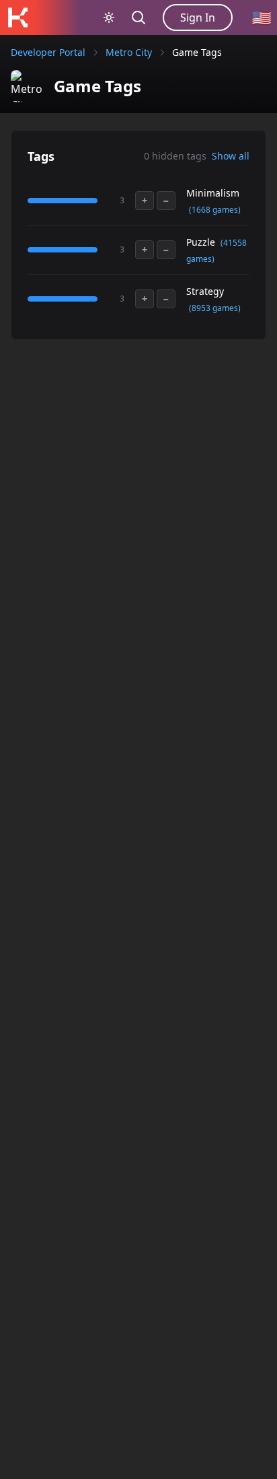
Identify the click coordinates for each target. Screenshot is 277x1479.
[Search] (138, 17)
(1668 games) (215, 209)
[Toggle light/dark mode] (109, 17)
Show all (230, 155)
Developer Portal (48, 52)
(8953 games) (215, 308)
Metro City (129, 52)
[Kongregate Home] (17, 17)
